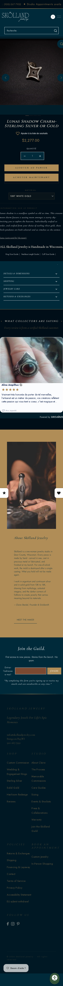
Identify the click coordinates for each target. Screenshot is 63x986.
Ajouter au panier (31, 168)
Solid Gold (13, 787)
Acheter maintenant (31, 177)
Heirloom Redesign (17, 794)
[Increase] (40, 156)
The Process (38, 769)
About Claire (38, 762)
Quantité (31, 148)
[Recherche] (55, 30)
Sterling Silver (14, 781)
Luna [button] (2, 237)
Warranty (36, 819)
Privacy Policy (14, 887)
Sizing (34, 794)
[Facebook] (8, 924)
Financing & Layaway (18, 867)
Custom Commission (18, 762)
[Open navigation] (59, 17)
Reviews (11, 801)
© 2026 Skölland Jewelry (20, 956)
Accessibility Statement (19, 894)
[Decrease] (25, 156)
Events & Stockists (41, 801)
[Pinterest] (18, 924)
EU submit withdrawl (18, 901)
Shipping (11, 860)
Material (30, 190)
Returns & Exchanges (18, 853)
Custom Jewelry (39, 856)
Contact (11, 874)
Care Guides (38, 787)
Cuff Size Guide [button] (48, 254)
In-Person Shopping (42, 863)
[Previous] (5, 78)
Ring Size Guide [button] (12, 254)
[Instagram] (13, 924)
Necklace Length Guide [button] (30, 254)
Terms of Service (16, 881)
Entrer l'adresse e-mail (8, 671)
